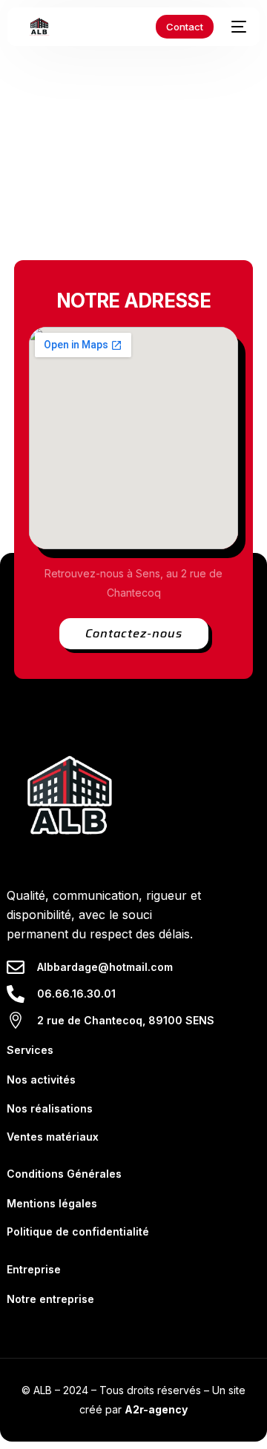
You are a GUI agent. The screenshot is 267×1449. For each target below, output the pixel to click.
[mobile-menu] (237, 27)
